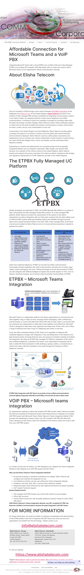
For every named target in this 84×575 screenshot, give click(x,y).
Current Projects (51, 42)
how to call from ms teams (35, 559)
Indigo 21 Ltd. (25, 114)
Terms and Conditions (47, 567)
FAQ (56, 567)
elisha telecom (20, 559)
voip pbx (37, 562)
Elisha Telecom (53, 114)
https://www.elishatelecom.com (42, 554)
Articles (31, 42)
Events (40, 42)
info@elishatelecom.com (42, 525)
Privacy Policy (35, 567)
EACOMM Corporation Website (15, 42)
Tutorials (63, 42)
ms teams (61, 559)
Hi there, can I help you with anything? (62, 562)
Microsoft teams (51, 559)
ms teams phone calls (25, 562)
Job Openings (74, 42)
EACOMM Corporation (60, 111)
